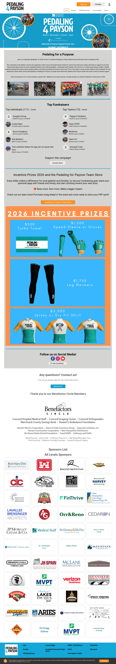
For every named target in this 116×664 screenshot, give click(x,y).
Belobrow (73, 131)
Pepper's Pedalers (78, 116)
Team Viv (73, 139)
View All (33, 109)
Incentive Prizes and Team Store (55, 650)
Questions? (58, 386)
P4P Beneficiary (84, 10)
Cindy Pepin (17, 124)
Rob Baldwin (17, 139)
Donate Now (57, 163)
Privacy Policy (26, 661)
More (106, 10)
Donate (98, 4)
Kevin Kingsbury (20, 131)
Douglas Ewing (19, 116)
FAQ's (70, 649)
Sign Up (83, 4)
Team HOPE (74, 124)
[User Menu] (109, 4)
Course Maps (97, 10)
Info (66, 10)
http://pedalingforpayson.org (60, 363)
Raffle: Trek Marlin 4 (75, 645)
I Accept (104, 661)
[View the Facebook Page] (53, 358)
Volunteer (94, 645)
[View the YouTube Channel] (63, 358)
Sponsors (93, 649)
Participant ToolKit (75, 653)
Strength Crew (76, 147)
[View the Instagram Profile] (58, 358)
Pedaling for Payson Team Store (58, 202)
